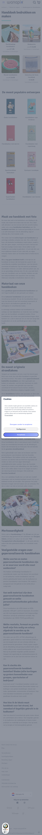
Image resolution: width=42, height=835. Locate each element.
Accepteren (21, 435)
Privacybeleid (9, 415)
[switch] (5, 832)
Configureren (21, 429)
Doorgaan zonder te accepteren (21, 424)
